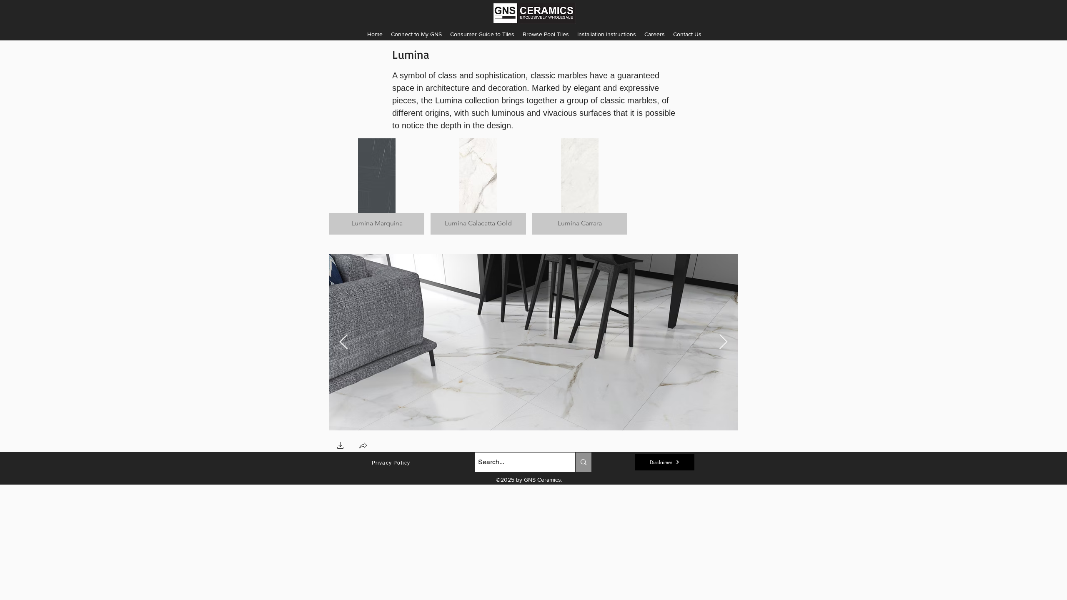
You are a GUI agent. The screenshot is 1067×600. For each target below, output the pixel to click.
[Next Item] (723, 342)
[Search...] (583, 462)
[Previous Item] (343, 342)
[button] (606, 34)
